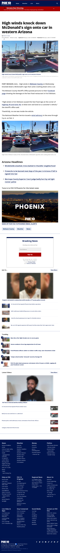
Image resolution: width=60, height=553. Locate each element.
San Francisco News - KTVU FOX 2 (37, 483)
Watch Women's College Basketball (51, 529)
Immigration (5, 458)
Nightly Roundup (6, 463)
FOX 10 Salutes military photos (21, 518)
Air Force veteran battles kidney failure (14, 402)
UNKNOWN (20, 498)
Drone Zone (5, 488)
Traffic (3, 471)
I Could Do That (21, 492)
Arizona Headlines (6, 445)
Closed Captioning (51, 481)
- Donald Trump (51, 454)
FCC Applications (51, 487)
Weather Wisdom (21, 460)
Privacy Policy (31, 262)
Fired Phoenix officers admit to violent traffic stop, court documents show (33, 350)
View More (54, 270)
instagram (42, 542)
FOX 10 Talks (20, 487)
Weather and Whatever (20, 500)
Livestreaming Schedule (5, 518)
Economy (34, 447)
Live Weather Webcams (5, 515)
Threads (34, 520)
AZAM (3, 447)
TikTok (33, 513)
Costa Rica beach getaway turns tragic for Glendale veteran (26, 318)
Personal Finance (36, 452)
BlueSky (34, 522)
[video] (30, 388)
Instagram (34, 515)
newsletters (57, 542)
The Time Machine (21, 496)
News (28, 229)
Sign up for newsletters (20, 515)
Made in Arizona (6, 492)
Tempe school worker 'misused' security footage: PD (26, 357)
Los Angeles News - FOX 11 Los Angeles (37, 480)
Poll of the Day (5, 465)
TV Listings (49, 492)
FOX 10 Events (20, 513)
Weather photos (21, 526)
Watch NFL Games (51, 513)
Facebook (34, 517)
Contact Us (49, 483)
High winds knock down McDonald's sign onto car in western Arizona (21, 74)
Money (34, 443)
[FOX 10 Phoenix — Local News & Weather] (7, 3)
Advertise (49, 479)
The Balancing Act (21, 483)
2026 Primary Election (52, 445)
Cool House (5, 486)
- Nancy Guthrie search (6, 496)
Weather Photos (21, 458)
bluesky (51, 542)
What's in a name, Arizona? (21, 504)
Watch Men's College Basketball (52, 526)
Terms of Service (31, 263)
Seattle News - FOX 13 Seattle (37, 486)
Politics (49, 443)
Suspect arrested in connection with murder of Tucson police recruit (23, 300)
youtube (45, 542)
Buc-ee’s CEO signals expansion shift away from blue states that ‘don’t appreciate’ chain (32, 325)
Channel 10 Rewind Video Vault (6, 483)
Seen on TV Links (6, 467)
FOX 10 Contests (21, 511)
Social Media (36, 509)
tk (48, 542)
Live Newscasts (6, 513)
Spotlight (4, 501)
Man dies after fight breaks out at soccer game (25, 338)
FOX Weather (20, 462)
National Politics (51, 453)
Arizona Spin (5, 479)
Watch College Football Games (51, 515)
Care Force (4, 481)
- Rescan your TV (51, 494)
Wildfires (19, 451)
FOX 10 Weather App (7, 523)
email (54, 542)
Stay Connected (22, 509)
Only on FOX (6, 477)
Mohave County (13, 37)
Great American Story (22, 490)
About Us (50, 477)
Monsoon (19, 447)
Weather (20, 229)
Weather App (20, 456)
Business (34, 445)
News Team (50, 490)
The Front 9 (20, 489)
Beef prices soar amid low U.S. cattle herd (12, 413)
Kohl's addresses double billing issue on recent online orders (26, 311)
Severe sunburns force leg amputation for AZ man (26, 344)
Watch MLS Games (52, 533)
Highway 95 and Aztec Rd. (11, 105)
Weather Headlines (21, 449)
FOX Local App (5, 521)
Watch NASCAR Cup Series (52, 520)
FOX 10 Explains (6, 451)
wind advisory (37, 115)
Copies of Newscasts (52, 485)
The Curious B (20, 485)
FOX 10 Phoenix (5, 37)
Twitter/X (34, 518)
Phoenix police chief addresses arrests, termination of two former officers (20, 420)
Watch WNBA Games (52, 532)
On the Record (20, 494)
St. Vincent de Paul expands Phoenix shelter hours (14, 406)
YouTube (34, 511)
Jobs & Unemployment (36, 449)
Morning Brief (5, 462)
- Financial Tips (35, 454)
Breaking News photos (21, 522)
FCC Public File (50, 489)
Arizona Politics (51, 449)
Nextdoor (34, 524)
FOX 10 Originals (20, 478)
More (37, 3)
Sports (3, 469)
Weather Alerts (20, 454)
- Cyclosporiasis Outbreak (6, 455)
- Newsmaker (50, 451)
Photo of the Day (21, 525)
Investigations (5, 490)
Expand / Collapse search (57, 3)
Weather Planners (21, 453)
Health (3, 453)
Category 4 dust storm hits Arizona (10, 427)
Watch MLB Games (52, 518)
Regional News (37, 477)
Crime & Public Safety (7, 449)
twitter (39, 542)
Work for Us (50, 496)
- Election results (51, 447)
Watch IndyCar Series (52, 523)
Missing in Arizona (6, 494)
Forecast (19, 445)
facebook (36, 542)
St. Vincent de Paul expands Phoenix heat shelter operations (26, 304)
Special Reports (6, 499)
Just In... (4, 270)
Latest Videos (7, 372)
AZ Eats (19, 481)
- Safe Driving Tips (6, 473)
